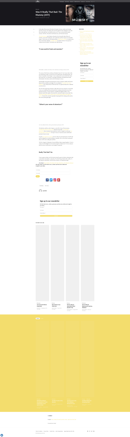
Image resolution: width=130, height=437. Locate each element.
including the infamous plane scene (46, 129)
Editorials (37, 9)
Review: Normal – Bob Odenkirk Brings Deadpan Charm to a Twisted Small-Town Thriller (87, 49)
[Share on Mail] (33, 35)
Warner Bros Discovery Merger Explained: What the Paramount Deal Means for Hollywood (86, 53)
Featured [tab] (37, 318)
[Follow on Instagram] (90, 431)
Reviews (53, 303)
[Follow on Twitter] (92, 431)
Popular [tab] (42, 318)
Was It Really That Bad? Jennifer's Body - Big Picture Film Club (64, 419)
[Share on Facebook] (33, 29)
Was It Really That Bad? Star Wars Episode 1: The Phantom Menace (58, 163)
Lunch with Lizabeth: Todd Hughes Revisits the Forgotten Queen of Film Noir (86, 41)
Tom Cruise (47, 185)
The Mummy (41, 185)
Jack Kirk (38, 17)
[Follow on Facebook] (88, 431)
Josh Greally (54, 308)
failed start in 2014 (62, 39)
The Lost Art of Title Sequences (86, 34)
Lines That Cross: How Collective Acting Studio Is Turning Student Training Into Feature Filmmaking (86, 37)
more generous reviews (47, 136)
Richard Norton (70, 405)
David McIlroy (70, 309)
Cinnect (83, 399)
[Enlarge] (72, 54)
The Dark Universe (43, 36)
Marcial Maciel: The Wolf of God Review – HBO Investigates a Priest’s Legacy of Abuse (86, 45)
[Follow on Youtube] (94, 431)
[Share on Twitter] (33, 32)
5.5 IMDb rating (53, 40)
